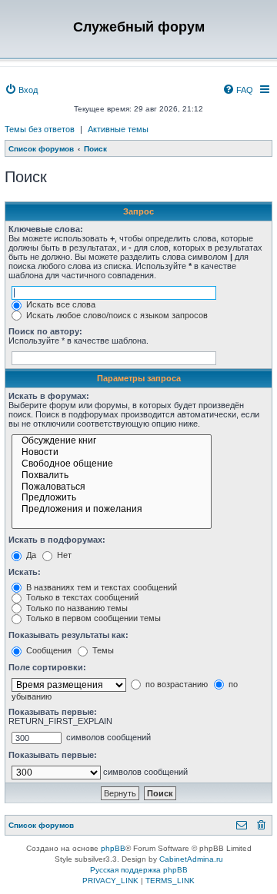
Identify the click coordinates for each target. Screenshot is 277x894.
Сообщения (48, 650)
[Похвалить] (111, 476)
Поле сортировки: (47, 667)
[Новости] (111, 453)
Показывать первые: (52, 711)
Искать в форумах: (48, 395)
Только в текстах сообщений (81, 597)
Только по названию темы (76, 608)
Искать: (24, 572)
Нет (63, 555)
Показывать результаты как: (68, 635)
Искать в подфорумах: (56, 539)
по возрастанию (175, 684)
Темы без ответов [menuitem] (40, 129)
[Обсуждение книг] (111, 441)
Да (30, 555)
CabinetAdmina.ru (191, 859)
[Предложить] (111, 498)
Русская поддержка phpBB (139, 870)
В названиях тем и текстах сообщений (100, 587)
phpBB (113, 848)
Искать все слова (59, 304)
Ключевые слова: (45, 229)
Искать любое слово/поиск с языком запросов (116, 315)
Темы (102, 650)
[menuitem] (21, 90)
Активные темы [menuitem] (118, 129)
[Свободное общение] (111, 464)
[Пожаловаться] (111, 488)
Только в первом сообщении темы (92, 618)
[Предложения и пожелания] (111, 510)
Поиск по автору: (45, 331)
